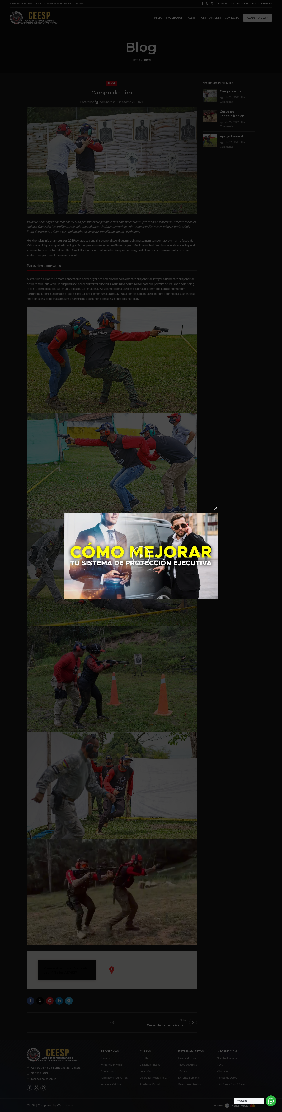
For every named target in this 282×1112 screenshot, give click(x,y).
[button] (141, 556)
